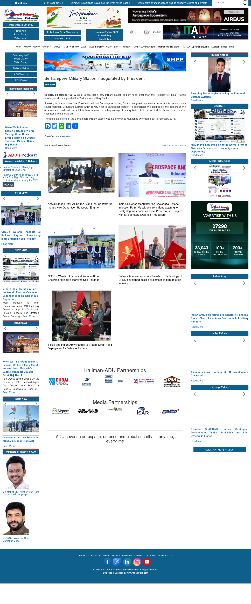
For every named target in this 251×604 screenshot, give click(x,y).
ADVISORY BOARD (100, 555)
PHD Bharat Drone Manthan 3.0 (62, 32)
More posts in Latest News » (174, 145)
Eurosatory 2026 (21, 55)
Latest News (65, 136)
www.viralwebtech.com (137, 572)
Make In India (95, 46)
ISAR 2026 (21, 30)
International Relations (168, 46)
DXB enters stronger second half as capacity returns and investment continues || (167, 2)
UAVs (83, 46)
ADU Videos (21, 80)
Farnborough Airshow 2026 (105, 31)
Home (19, 46)
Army (26, 46)
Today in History (21, 68)
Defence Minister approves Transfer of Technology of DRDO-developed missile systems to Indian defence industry (150, 279)
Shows (56, 46)
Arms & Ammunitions (144, 46)
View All (8, 184)
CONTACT (115, 555)
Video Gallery (21, 37)
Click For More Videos (219, 449)
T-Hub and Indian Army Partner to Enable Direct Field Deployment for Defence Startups (80, 346)
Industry (126, 46)
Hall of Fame (112, 46)
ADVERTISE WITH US (132, 555)
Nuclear (215, 46)
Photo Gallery (21, 34)
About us (84, 555)
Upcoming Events (200, 46)
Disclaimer (150, 555)
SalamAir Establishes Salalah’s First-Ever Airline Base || (87, 2)
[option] (58, 381)
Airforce (46, 46)
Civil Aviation (70, 46)
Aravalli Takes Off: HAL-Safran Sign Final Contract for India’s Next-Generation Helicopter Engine (80, 205)
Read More (11, 148)
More (231, 46)
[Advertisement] (220, 477)
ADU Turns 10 (21, 74)
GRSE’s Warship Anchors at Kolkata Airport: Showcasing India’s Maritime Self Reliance (74, 277)
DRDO (186, 46)
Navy (35, 46)
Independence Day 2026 (21, 24)
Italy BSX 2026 (62, 38)
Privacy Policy (166, 555)
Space (224, 46)
